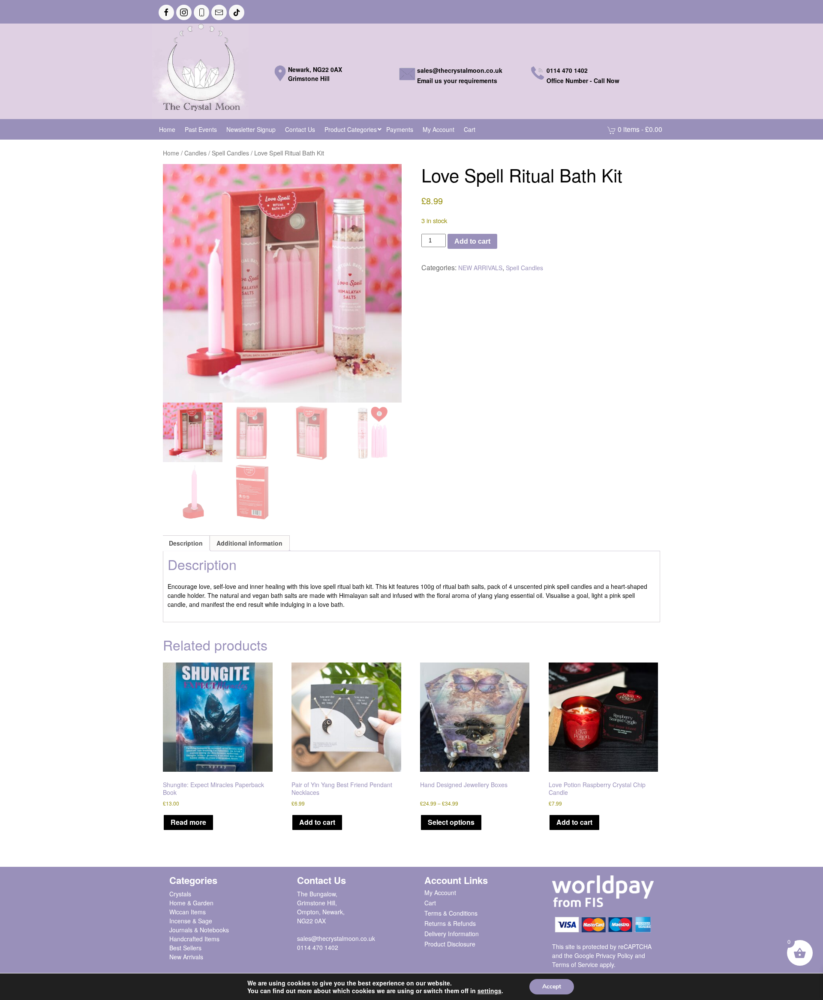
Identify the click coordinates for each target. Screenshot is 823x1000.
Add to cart (472, 241)
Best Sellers (185, 947)
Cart (430, 903)
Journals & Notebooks (199, 929)
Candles (195, 153)
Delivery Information (451, 933)
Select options (451, 822)
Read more (188, 822)
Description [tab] (186, 543)
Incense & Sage (190, 920)
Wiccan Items (187, 911)
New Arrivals (186, 956)
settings (490, 990)
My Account (440, 892)
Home (171, 153)
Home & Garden (191, 903)
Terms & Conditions (451, 913)
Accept (551, 986)
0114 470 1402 (317, 947)
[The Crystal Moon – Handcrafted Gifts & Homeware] (200, 70)
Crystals (180, 894)
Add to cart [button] (317, 822)
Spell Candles (230, 153)
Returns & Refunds (450, 923)
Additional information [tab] (249, 543)
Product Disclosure (449, 944)
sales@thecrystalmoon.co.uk (336, 938)
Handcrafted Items (194, 938)
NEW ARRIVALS (480, 267)
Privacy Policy (614, 955)
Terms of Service (575, 964)
